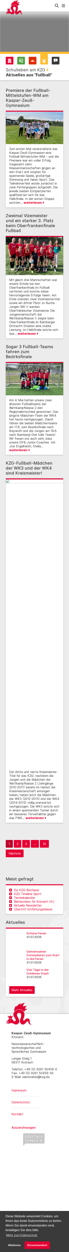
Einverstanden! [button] (37, 1245)
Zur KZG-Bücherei (26, 890)
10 (44, 844)
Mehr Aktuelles (22, 990)
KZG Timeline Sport (27, 894)
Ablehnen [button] (14, 1245)
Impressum (19, 1090)
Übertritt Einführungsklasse (33, 909)
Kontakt (17, 1114)
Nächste (15, 853)
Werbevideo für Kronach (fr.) (34, 901)
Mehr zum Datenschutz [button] (21, 1235)
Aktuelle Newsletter (28, 905)
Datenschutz (21, 1102)
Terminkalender (24, 898)
